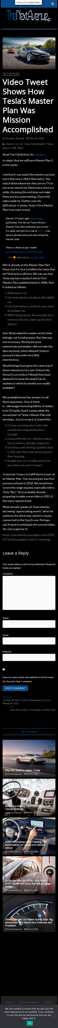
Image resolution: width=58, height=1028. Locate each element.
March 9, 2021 (32, 774)
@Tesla (42, 230)
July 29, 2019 (36, 138)
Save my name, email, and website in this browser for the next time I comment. (28, 679)
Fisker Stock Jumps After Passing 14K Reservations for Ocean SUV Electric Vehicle (25, 844)
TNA (13, 147)
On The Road (11, 73)
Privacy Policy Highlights (29, 1002)
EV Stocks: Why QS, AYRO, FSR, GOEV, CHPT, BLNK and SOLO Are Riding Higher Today (28, 883)
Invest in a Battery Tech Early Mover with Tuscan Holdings (28, 807)
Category (48, 1002)
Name (6, 618)
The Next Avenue (14, 138)
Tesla (27, 143)
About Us (9, 1002)
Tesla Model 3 (38, 143)
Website (7, 651)
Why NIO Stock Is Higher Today (22, 770)
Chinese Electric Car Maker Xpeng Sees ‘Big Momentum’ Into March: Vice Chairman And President (29, 922)
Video (20, 147)
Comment (8, 573)
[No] (54, 1016)
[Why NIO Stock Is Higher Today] (29, 758)
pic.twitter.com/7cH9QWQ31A (24, 251)
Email (6, 635)
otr (21, 143)
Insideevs (40, 154)
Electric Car (12, 143)
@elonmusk (37, 218)
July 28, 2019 (36, 257)
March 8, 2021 (32, 929)
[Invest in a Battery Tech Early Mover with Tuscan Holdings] (29, 797)
